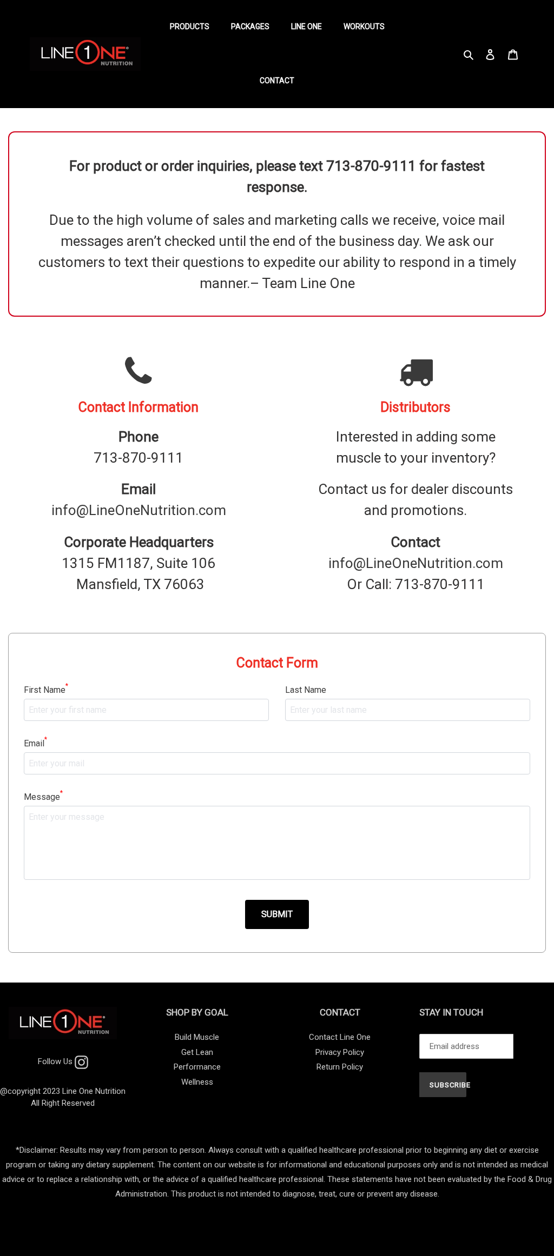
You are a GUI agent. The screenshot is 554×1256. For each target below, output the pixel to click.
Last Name (305, 690)
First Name (46, 689)
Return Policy (339, 1067)
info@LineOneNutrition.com (138, 510)
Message (43, 796)
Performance (197, 1067)
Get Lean (197, 1052)
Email (35, 743)
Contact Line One (340, 1037)
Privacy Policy (339, 1052)
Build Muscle (197, 1037)
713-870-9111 (138, 458)
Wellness (197, 1082)
